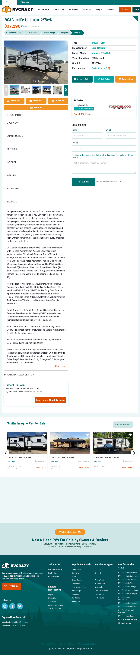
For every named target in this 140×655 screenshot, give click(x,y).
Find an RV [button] (42, 9)
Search (126, 9)
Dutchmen (76, 598)
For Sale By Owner (55, 569)
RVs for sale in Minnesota (124, 598)
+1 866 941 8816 (16, 392)
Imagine (64, 33)
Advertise (52, 602)
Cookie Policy (67, 644)
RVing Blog (52, 598)
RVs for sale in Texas (126, 616)
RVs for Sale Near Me (127, 619)
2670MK (106, 53)
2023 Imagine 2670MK (62, 458)
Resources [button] (110, 9)
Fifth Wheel (99, 580)
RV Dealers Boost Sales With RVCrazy (64, 547)
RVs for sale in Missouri (127, 603)
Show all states (124, 623)
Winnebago (76, 591)
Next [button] (64, 62)
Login (50, 595)
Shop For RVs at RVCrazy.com (13, 626)
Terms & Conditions (88, 644)
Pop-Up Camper (101, 591)
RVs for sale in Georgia (127, 587)
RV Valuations (53, 576)
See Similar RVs (123, 424)
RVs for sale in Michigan (127, 594)
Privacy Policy (49, 644)
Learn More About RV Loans (50, 400)
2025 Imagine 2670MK (19, 458)
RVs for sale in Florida (126, 583)
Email (108, 130)
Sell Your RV (58, 9)
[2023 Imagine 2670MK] (70, 443)
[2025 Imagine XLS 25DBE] (113, 443)
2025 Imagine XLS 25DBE (107, 458)
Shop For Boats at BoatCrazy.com (15, 622)
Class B (98, 573)
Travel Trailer (32, 33)
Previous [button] (7, 62)
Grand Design (49, 33)
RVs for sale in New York (128, 607)
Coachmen (76, 584)
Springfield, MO (100, 68)
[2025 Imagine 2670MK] (27, 443)
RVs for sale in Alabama (127, 572)
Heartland (75, 594)
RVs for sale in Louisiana (128, 590)
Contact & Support (55, 605)
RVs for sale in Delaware (127, 579)
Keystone (75, 573)
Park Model (99, 594)
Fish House (99, 598)
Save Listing (127, 79)
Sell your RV (11, 586)
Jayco (74, 576)
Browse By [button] (86, 9)
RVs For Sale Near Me (70, 532)
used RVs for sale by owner (63, 544)
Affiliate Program (55, 609)
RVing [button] (98, 9)
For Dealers (52, 573)
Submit (85, 181)
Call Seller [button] (105, 79)
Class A (98, 569)
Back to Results (15, 33)
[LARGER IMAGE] (36, 62)
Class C (98, 576)
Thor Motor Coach (79, 587)
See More (76, 601)
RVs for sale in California (128, 576)
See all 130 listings (83, 114)
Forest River (76, 569)
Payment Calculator (31, 26)
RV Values (73, 9)
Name (74, 130)
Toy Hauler (99, 587)
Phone (75, 143)
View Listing (41, 467)
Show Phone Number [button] (84, 108)
